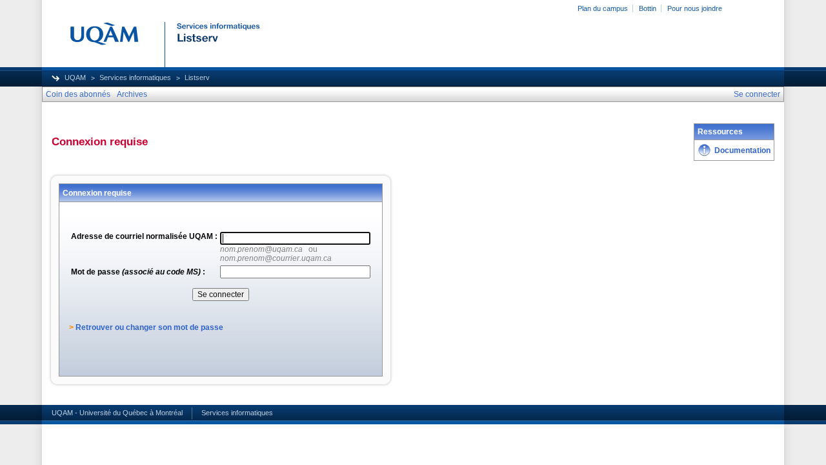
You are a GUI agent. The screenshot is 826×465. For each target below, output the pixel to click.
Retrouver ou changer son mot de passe (149, 327)
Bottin (647, 8)
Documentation (742, 150)
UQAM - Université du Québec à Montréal (117, 413)
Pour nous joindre (694, 8)
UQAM (75, 77)
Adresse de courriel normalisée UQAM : (144, 236)
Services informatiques (135, 77)
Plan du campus (603, 8)
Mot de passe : (138, 271)
